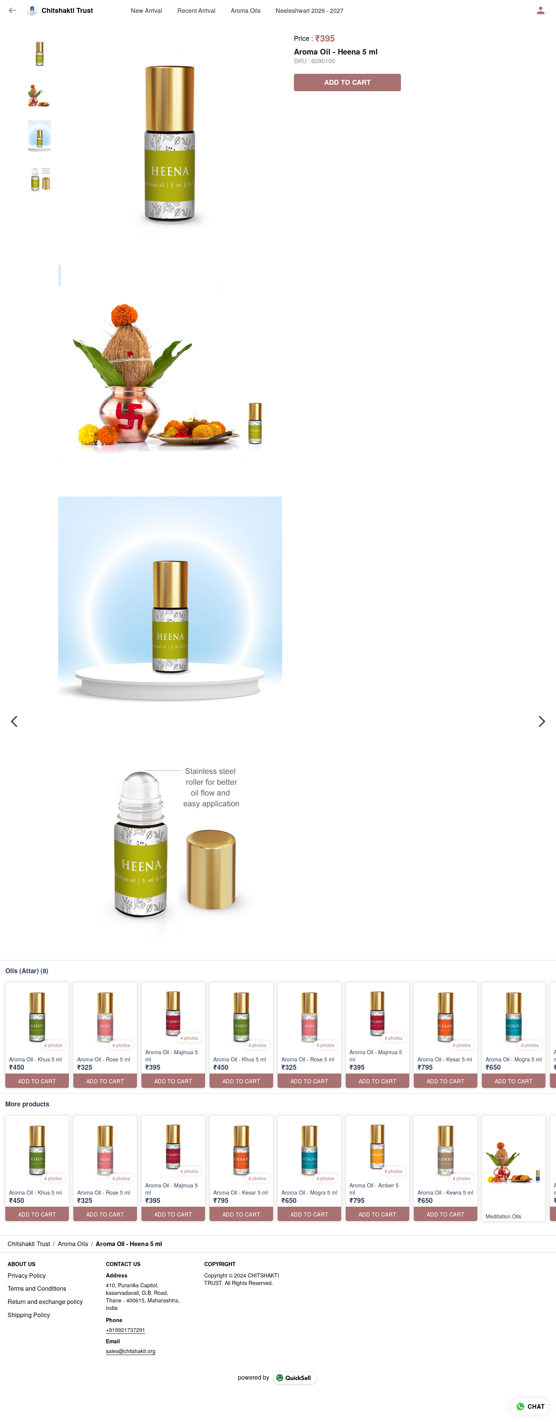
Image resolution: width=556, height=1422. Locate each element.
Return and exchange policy (45, 1302)
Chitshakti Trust (67, 10)
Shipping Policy (29, 1315)
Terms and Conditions (37, 1288)
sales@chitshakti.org (130, 1351)
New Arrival (146, 10)
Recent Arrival (196, 10)
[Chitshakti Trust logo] (32, 10)
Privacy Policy (27, 1275)
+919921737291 (125, 1329)
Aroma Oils (246, 10)
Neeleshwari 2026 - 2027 (309, 10)
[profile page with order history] (540, 10)
